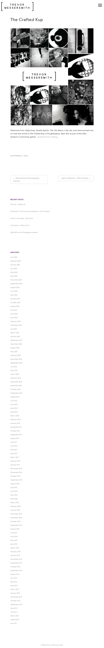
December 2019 (16, 359)
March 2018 (14, 416)
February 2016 (15, 506)
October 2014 (15, 567)
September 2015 (16, 525)
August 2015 (14, 529)
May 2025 (13, 272)
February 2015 (15, 552)
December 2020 (16, 344)
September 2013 (16, 604)
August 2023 (14, 306)
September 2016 (16, 480)
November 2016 (16, 472)
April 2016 (13, 499)
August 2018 (14, 397)
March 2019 (14, 374)
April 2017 (13, 453)
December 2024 (16, 280)
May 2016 (13, 495)
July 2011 (13, 623)
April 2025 (13, 276)
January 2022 (15, 336)
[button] (39, 66)
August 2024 (14, 287)
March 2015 (14, 548)
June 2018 (14, 404)
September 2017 (16, 435)
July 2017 (13, 442)
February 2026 (15, 261)
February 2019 (15, 378)
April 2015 (13, 544)
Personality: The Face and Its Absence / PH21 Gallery (30, 211)
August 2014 (14, 574)
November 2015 (16, 518)
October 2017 (15, 431)
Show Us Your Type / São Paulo (21, 218)
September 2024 (16, 284)
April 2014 (13, 586)
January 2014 (15, 593)
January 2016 (15, 510)
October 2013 (15, 601)
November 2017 (16, 427)
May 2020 (13, 352)
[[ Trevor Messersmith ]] (17, 9)
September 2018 (16, 393)
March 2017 (14, 457)
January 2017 (15, 465)
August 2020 (14, 348)
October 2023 (15, 302)
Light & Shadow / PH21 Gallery (74, 178)
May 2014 (13, 582)
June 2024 (14, 291)
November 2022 (16, 325)
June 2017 (14, 446)
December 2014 (16, 559)
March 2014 (14, 589)
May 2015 (13, 540)
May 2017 (13, 450)
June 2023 (14, 314)
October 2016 (15, 476)
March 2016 (14, 502)
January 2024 (15, 299)
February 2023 (15, 321)
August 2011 (14, 620)
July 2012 (13, 612)
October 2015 (15, 521)
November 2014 (16, 563)
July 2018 (13, 401)
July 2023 (13, 310)
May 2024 (13, 295)
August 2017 (14, 438)
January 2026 (15, 265)
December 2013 (16, 597)
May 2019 (13, 370)
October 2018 (15, 389)
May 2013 (13, 608)
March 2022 (14, 333)
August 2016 (14, 484)
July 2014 (13, 578)
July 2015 (13, 533)
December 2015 (16, 514)
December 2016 (16, 469)
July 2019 (13, 367)
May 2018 (13, 408)
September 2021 (16, 340)
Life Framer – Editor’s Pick (19, 225)
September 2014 (16, 570)
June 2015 (14, 536)
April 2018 (13, 412)
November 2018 (16, 385)
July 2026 (13, 257)
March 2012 (14, 616)
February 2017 (15, 461)
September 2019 (16, 363)
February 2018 (15, 419)
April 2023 (13, 318)
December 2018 (16, 382)
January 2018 (15, 423)
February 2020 (15, 355)
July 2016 (13, 487)
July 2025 (13, 268)
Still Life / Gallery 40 (17, 204)
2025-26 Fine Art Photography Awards (24, 232)
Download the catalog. (48, 137)
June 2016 (14, 491)
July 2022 (13, 329)
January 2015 (15, 555)
